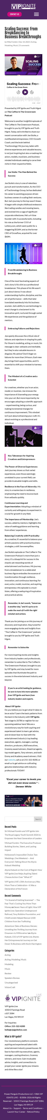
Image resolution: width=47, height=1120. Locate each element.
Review (8, 973)
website (11, 759)
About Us (7, 1108)
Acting (33, 42)
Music (15, 45)
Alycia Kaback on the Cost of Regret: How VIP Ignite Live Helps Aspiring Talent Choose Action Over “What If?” (23, 873)
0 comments (24, 45)
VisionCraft (10, 987)
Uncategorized (11, 982)
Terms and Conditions (32, 1108)
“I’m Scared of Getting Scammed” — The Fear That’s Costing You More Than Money (22, 903)
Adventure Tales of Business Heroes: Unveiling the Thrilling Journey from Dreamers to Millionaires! (21, 929)
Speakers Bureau (12, 978)
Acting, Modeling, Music (15, 959)
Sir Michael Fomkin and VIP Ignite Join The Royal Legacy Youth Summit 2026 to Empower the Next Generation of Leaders (23, 834)
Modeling (8, 45)
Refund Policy (33, 1111)
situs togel (9, 809)
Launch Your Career (16, 1111)
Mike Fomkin (12, 42)
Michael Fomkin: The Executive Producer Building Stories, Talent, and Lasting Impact (23, 846)
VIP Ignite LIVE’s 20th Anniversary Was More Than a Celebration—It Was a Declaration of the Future (22, 885)
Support (17, 1108)
